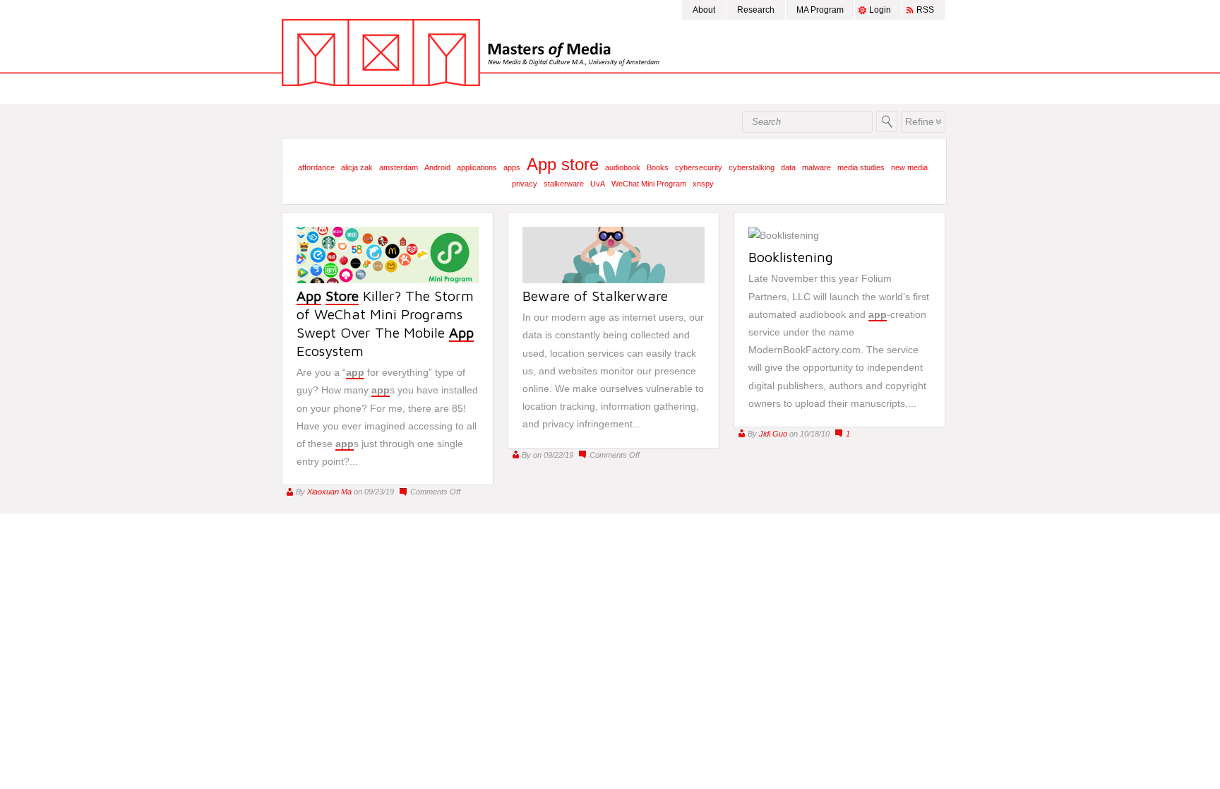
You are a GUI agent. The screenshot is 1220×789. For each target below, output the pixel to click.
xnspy (703, 183)
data (788, 167)
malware (816, 167)
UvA (597, 183)
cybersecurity (698, 167)
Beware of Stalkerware (595, 295)
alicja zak (357, 167)
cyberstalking (752, 167)
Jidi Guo (773, 433)
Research (756, 10)
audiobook (622, 167)
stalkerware (564, 183)
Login (880, 10)
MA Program (820, 10)
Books (658, 167)
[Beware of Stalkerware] (613, 279)
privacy (524, 183)
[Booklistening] (783, 235)
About (704, 10)
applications (477, 167)
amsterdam (398, 167)
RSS (925, 10)
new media (909, 167)
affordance (316, 167)
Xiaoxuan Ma (329, 491)
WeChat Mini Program (648, 183)
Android (437, 167)
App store (563, 164)
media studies (861, 167)
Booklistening (790, 257)
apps (511, 167)
